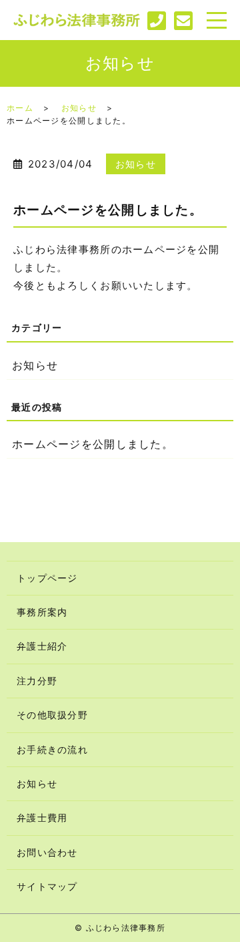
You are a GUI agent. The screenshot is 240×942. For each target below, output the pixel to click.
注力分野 (37, 680)
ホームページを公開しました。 (92, 444)
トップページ (47, 577)
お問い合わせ (47, 852)
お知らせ (79, 108)
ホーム (20, 108)
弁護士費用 (42, 817)
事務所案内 (42, 612)
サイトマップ (47, 886)
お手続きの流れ (52, 749)
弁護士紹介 (42, 646)
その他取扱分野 (52, 714)
